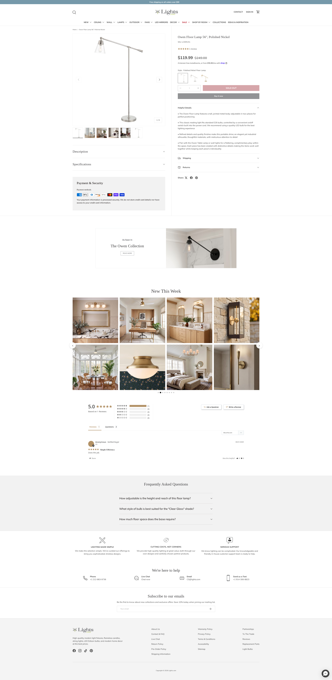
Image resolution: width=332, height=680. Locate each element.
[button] (258, 12)
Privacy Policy (204, 634)
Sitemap (201, 649)
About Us (155, 629)
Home (75, 29)
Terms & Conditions (206, 639)
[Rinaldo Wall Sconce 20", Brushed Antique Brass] (236, 367)
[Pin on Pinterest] (196, 177)
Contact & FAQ (157, 634)
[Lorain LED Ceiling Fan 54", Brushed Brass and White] (142, 320)
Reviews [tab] (92, 427)
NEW (86, 22)
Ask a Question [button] (213, 407)
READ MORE (127, 253)
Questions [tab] (109, 427)
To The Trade (248, 634)
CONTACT (239, 13)
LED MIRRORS (161, 22)
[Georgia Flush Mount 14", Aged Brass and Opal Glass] (142, 367)
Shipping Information (160, 654)
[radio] (183, 78)
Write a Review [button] (235, 407)
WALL (109, 22)
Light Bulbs (248, 649)
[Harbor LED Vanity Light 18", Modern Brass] (189, 320)
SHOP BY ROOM (199, 22)
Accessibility (203, 644)
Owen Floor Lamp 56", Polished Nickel (92, 29)
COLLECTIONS (219, 22)
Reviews (246, 639)
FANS (147, 22)
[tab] (158, 392)
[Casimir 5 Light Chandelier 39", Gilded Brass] (189, 367)
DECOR (173, 22)
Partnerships (248, 629)
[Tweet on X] (186, 177)
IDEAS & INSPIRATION (238, 22)
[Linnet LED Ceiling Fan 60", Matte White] (95, 367)
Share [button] (93, 458)
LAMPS (120, 22)
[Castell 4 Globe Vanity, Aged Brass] (95, 320)
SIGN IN (250, 13)
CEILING (97, 22)
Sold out (231, 88)
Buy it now (218, 96)
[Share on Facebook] (191, 177)
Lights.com (172, 670)
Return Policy (157, 644)
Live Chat (155, 639)
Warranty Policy (205, 629)
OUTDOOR (134, 22)
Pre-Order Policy (158, 649)
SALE (184, 22)
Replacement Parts (251, 644)
